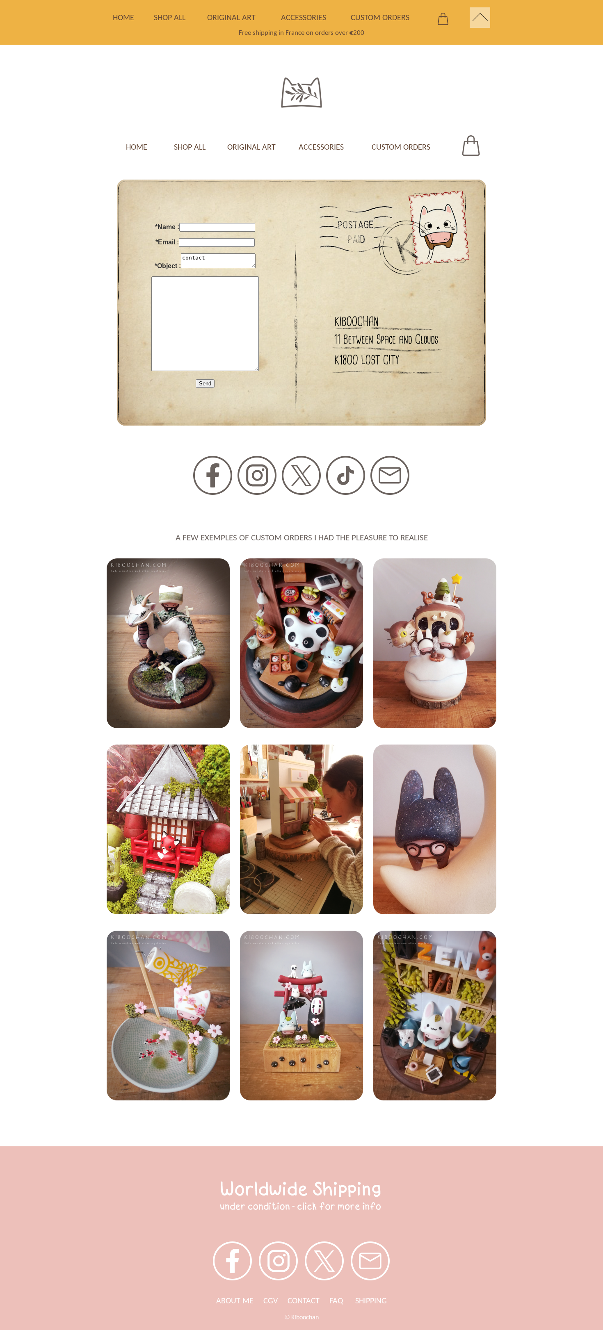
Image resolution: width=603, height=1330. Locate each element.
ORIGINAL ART (231, 18)
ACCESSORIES (303, 18)
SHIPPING (371, 1301)
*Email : (167, 242)
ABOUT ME (235, 1301)
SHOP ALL (169, 18)
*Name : (167, 226)
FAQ (342, 1301)
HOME (123, 18)
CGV (270, 1301)
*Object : (168, 265)
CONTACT (304, 1301)
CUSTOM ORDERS (380, 18)
